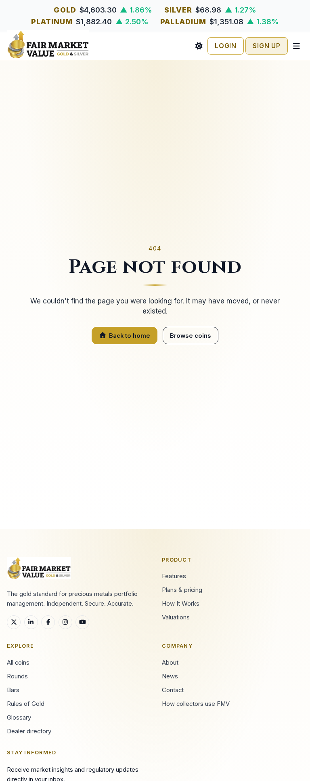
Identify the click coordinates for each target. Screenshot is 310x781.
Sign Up (267, 46)
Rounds (17, 676)
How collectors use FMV (196, 703)
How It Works (180, 603)
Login (226, 46)
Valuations (176, 617)
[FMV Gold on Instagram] (65, 622)
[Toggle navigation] (296, 46)
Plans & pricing (182, 590)
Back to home (129, 335)
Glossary (19, 717)
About (170, 662)
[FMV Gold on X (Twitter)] (14, 622)
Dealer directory (29, 731)
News (170, 676)
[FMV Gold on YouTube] (82, 622)
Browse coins (190, 335)
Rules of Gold (25, 703)
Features (174, 576)
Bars (13, 690)
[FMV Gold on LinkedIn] (31, 622)
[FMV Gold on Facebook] (48, 622)
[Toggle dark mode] (199, 46)
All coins (18, 662)
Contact (173, 690)
